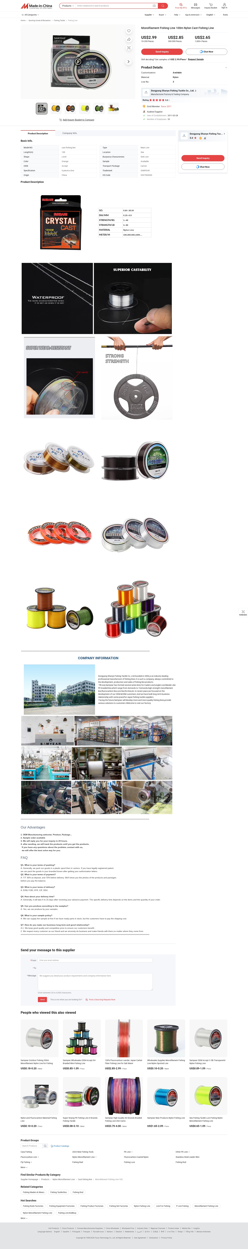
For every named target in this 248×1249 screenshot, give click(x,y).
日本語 (155, 1231)
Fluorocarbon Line (29, 1157)
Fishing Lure (129, 1162)
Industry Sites (142, 1228)
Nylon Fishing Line (142, 1206)
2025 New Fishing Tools (82, 1151)
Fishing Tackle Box (58, 1192)
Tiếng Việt (190, 1231)
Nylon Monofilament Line (83, 1157)
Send (42, 999)
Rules (225, 14)
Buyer (161, 14)
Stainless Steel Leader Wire (187, 1157)
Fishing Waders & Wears (33, 1192)
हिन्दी (162, 1231)
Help (176, 14)
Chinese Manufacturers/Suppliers (90, 1228)
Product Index (173, 1228)
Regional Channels (158, 1228)
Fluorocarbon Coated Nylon (136, 1157)
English (57, 1231)
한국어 (147, 1231)
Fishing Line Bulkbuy (67, 1212)
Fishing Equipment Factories (61, 1206)
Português (76, 1231)
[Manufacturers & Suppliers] (36, 6)
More (23, 1218)
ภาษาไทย (171, 1231)
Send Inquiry (162, 51)
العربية (139, 1231)
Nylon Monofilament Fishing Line (37, 1212)
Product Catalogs (61, 1146)
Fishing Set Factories (118, 1206)
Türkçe (180, 1231)
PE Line (127, 1151)
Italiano (110, 1231)
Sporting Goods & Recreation (40, 20)
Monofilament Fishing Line (206, 1206)
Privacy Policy (166, 1238)
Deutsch (119, 1231)
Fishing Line (72, 20)
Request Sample (196, 59)
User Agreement (140, 1238)
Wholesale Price (128, 1228)
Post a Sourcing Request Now (100, 999)
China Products (68, 1228)
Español (66, 1231)
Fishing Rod (181, 1162)
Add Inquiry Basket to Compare (78, 119)
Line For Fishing (163, 1206)
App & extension (192, 14)
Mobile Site (186, 1228)
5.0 (192, 138)
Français (86, 1231)
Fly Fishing (26, 1162)
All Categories (31, 14)
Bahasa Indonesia (204, 1231)
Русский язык (98, 1231)
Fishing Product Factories (92, 1206)
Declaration (153, 1238)
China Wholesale (112, 1228)
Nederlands (129, 1231)
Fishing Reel (77, 1162)
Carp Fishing (26, 1151)
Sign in (224, 7)
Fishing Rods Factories (33, 1206)
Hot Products (54, 1228)
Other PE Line (182, 1151)
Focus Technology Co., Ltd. (105, 1238)
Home (23, 20)
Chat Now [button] (208, 51)
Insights (196, 1228)
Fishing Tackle (59, 20)
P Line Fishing (182, 1206)
